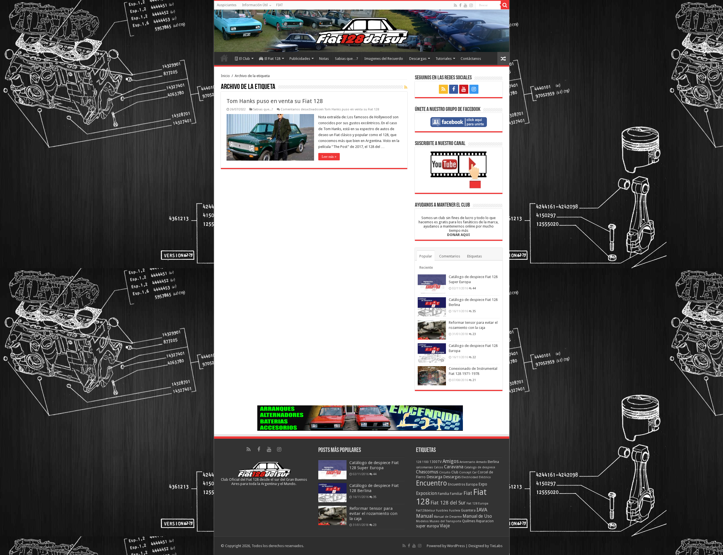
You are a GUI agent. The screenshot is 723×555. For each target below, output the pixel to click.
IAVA (481, 509)
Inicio (224, 58)
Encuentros (456, 484)
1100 (425, 462)
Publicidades (299, 58)
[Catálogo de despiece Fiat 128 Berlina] (432, 306)
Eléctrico (485, 477)
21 (474, 380)
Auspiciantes (226, 5)
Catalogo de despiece (479, 467)
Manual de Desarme (448, 517)
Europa (472, 484)
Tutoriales (443, 58)
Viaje (445, 525)
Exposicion (426, 493)
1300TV (436, 462)
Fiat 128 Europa (477, 503)
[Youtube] (465, 5)
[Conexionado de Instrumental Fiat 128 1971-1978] (432, 375)
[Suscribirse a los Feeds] (405, 87)
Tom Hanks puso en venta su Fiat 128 (275, 101)
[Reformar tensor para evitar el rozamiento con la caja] (432, 329)
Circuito (444, 472)
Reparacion (485, 521)
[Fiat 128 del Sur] (361, 31)
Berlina (493, 462)
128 (418, 462)
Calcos (438, 467)
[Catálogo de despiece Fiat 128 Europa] (432, 352)
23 (474, 334)
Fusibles (442, 510)
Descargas (417, 58)
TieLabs (496, 546)
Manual (424, 516)
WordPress (456, 546)
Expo (482, 484)
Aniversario (467, 462)
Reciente (426, 267)
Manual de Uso (477, 516)
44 (474, 288)
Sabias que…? (346, 58)
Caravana (453, 466)
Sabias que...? (263, 109)
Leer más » (329, 157)
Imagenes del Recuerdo (383, 58)
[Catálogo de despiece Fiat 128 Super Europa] (432, 284)
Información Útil (255, 5)
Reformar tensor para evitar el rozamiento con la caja (373, 513)
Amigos (451, 461)
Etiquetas (474, 256)
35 (474, 311)
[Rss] (455, 5)
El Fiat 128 (272, 58)
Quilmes (468, 521)
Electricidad (469, 477)
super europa (427, 526)
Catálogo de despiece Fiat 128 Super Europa (374, 465)
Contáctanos (471, 58)
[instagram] (471, 5)
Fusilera (454, 510)
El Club (244, 58)
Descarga (434, 477)
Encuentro (431, 483)
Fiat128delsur (425, 510)
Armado (481, 462)
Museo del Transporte (445, 521)
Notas (324, 58)
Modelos (422, 521)
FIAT (279, 5)
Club (454, 472)
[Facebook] (460, 5)
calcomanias (424, 467)
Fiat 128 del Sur (448, 503)
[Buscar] (505, 5)
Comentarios (449, 256)
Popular (425, 256)
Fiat (467, 493)
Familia (443, 493)
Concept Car (468, 472)
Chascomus (427, 472)
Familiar (456, 494)
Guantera (468, 510)
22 (474, 357)
